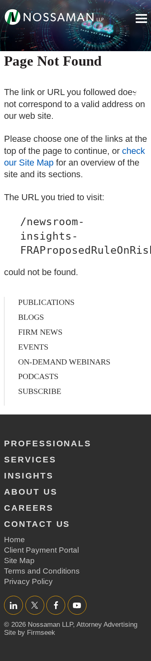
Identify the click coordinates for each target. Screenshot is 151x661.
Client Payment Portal (41, 550)
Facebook (55, 605)
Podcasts (38, 376)
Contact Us (37, 523)
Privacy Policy (28, 581)
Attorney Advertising (107, 624)
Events (33, 346)
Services (30, 459)
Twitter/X (34, 605)
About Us (31, 491)
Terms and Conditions (42, 571)
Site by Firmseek (29, 632)
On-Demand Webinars (64, 361)
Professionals (47, 443)
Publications (46, 302)
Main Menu (141, 18)
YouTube (77, 605)
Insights (29, 475)
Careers (29, 507)
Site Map (19, 560)
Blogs (31, 317)
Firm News (40, 331)
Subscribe (39, 391)
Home (14, 539)
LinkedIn (13, 605)
